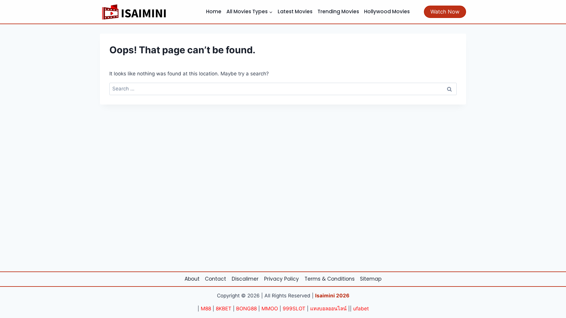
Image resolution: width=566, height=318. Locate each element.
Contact (215, 278)
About (192, 278)
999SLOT (294, 309)
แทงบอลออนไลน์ (328, 309)
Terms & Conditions (330, 278)
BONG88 (246, 309)
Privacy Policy (281, 278)
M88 (206, 309)
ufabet (361, 309)
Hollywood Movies (387, 11)
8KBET (223, 309)
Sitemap (370, 278)
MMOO (269, 309)
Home (213, 11)
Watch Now (445, 12)
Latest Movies (295, 11)
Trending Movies (338, 11)
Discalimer (245, 278)
